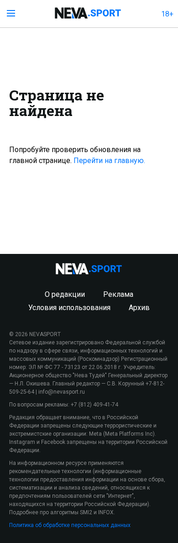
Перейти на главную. (109, 160)
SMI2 (86, 512)
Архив (139, 307)
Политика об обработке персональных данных (70, 525)
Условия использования (69, 307)
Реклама (118, 294)
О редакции (65, 294)
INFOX (106, 512)
